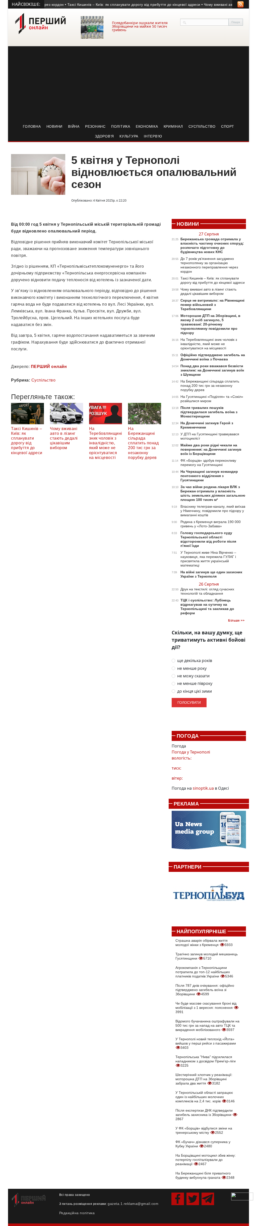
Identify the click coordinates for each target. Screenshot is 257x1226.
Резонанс (95, 126)
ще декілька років (194, 660)
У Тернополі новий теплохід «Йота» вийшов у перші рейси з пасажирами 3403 (205, 1043)
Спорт (227, 126)
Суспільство (202, 126)
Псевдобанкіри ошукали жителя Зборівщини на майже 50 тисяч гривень (140, 26)
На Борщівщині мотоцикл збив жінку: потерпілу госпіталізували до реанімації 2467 (205, 1159)
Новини (54, 126)
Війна (74, 126)
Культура (128, 136)
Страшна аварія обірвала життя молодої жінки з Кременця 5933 (204, 942)
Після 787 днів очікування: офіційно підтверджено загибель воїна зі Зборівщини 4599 (204, 989)
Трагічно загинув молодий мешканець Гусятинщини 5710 (206, 956)
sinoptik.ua (203, 788)
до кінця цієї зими (194, 691)
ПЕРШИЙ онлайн (49, 366)
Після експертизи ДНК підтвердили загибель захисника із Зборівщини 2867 (204, 1114)
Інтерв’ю (153, 136)
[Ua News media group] (209, 832)
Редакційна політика (77, 1213)
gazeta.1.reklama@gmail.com (133, 1204)
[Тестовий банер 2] (209, 896)
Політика (120, 126)
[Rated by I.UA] (242, 1196)
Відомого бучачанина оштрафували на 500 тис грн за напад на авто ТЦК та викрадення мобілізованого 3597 (207, 1025)
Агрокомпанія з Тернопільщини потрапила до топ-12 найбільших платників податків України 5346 (204, 972)
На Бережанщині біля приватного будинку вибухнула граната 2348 (204, 1175)
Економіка (147, 126)
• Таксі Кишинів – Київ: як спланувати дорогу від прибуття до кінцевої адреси (122, 5)
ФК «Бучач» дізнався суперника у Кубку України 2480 (202, 1144)
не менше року (192, 668)
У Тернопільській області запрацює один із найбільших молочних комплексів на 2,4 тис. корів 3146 (205, 1097)
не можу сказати (193, 676)
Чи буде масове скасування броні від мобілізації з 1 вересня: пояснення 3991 (205, 1007)
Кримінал (173, 126)
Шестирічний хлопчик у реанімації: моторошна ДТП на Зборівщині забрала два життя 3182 (203, 1079)
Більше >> (236, 620)
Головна (32, 126)
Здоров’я (104, 136)
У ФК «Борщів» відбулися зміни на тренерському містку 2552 (203, 1130)
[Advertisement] (128, 84)
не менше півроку (194, 683)
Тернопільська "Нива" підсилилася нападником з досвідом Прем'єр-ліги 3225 (205, 1061)
